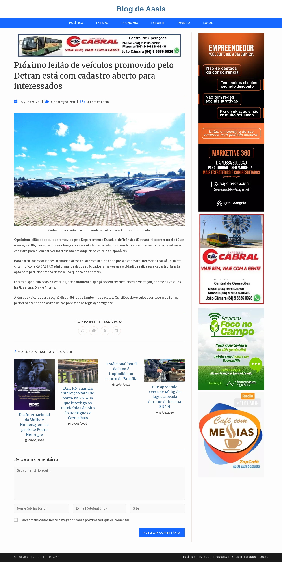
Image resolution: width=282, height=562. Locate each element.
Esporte (237, 557)
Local (264, 557)
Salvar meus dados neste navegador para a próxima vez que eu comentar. (75, 520)
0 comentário (98, 102)
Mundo (251, 557)
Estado (204, 557)
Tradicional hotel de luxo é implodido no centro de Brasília (121, 371)
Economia (220, 557)
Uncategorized (63, 102)
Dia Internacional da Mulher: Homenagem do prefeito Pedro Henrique (34, 424)
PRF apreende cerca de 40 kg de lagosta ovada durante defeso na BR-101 (164, 397)
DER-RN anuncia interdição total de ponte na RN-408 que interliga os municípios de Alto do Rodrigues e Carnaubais (78, 403)
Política (189, 557)
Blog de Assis (141, 9)
